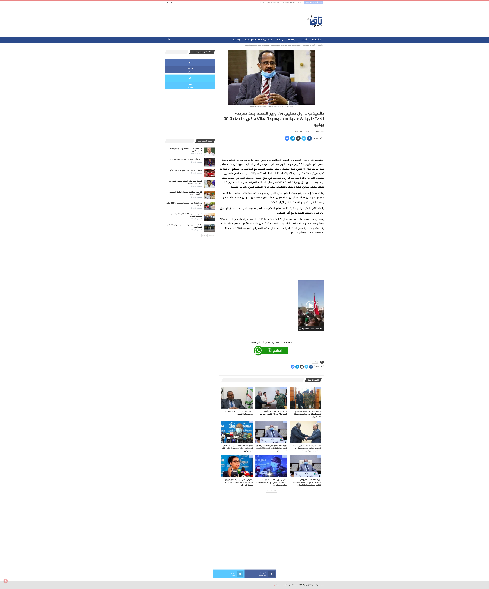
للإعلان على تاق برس (274, 2)
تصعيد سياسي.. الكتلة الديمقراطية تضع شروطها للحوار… (186, 215)
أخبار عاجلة (283, 388)
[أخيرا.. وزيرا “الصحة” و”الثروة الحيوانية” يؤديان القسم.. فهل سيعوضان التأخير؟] (271, 398)
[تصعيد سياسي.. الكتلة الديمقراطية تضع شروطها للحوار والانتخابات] (209, 217)
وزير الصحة (315, 362)
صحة (285, 422)
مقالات (236, 40)
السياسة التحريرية (289, 2)
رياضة (280, 40)
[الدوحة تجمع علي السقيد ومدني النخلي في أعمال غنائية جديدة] (209, 184)
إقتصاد (291, 40)
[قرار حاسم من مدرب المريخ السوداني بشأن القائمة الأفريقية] (209, 152)
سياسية (319, 388)
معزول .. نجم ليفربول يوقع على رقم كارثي (186, 170)
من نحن (299, 2)
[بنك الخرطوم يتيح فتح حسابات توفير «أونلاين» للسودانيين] (209, 228)
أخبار (304, 40)
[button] (311, 306)
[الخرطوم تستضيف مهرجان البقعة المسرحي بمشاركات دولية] (209, 195)
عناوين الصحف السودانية (258, 40)
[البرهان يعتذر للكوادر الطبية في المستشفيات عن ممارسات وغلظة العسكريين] (305, 398)
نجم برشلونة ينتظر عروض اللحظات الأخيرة (186, 159)
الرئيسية (316, 40)
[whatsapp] (271, 348)
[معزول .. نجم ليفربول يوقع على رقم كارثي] (209, 173)
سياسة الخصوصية (291, 585)
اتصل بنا (262, 2)
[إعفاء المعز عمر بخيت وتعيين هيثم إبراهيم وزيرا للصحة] (237, 398)
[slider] (312, 328)
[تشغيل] (321, 328)
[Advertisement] (222, 20)
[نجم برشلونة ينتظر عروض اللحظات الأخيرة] (209, 162)
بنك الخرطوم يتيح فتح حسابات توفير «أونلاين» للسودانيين (183, 226)
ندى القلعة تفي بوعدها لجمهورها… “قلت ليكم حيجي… (184, 204)
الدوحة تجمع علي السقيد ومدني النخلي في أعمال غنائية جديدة (185, 182)
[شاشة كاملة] (300, 328)
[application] (311, 305)
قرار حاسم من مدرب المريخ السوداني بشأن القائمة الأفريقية (185, 149)
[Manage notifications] (6, 581)
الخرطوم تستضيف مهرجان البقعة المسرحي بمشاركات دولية (185, 193)
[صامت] (303, 328)
